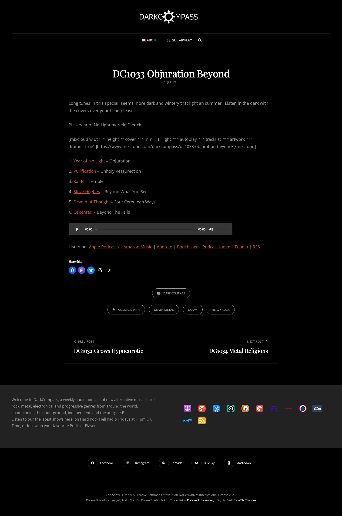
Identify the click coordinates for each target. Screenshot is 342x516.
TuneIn (241, 247)
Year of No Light (89, 161)
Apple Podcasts (104, 247)
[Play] (77, 229)
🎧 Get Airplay (179, 40)
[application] (150, 227)
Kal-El (79, 181)
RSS (256, 247)
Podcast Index (216, 247)
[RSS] (204, 420)
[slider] (222, 229)
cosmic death (129, 309)
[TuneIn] (190, 420)
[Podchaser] (305, 408)
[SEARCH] (199, 40)
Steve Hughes (87, 191)
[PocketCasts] (204, 408)
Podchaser (187, 247)
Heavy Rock (221, 309)
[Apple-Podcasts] (190, 408)
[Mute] (211, 229)
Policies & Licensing (200, 500)
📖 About (150, 40)
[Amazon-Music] (276, 408)
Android (164, 247)
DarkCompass (174, 293)
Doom (193, 309)
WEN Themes (247, 500)
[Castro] (233, 408)
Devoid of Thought (92, 202)
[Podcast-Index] (291, 408)
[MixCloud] (319, 408)
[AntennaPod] (218, 408)
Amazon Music (138, 247)
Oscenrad (83, 212)
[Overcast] (247, 408)
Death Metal (164, 309)
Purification (85, 171)
